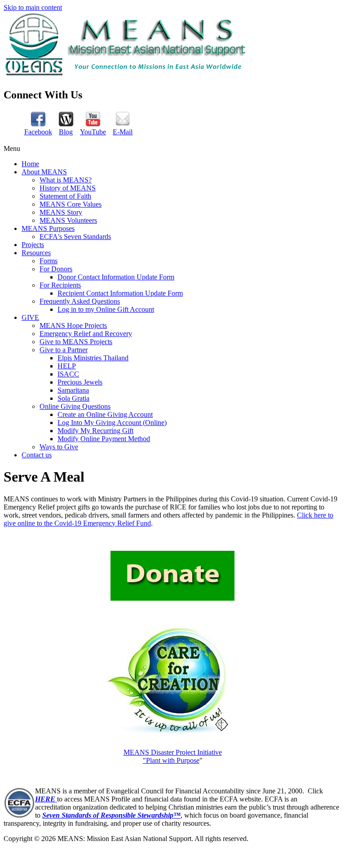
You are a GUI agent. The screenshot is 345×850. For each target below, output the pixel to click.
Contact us (37, 455)
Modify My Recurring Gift (95, 430)
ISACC (68, 374)
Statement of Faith (65, 196)
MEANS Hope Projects (73, 325)
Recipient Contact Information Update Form (120, 293)
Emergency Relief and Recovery (86, 333)
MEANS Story (61, 212)
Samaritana (73, 390)
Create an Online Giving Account (105, 414)
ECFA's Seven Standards (75, 236)
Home (30, 164)
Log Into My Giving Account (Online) (112, 422)
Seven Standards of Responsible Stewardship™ (111, 815)
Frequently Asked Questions (80, 301)
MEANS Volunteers (68, 220)
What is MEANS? (66, 180)
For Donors (56, 269)
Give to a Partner (64, 350)
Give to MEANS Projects (76, 341)
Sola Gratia (73, 398)
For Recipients (60, 285)
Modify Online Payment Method (104, 439)
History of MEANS (68, 188)
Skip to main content (33, 7)
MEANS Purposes (48, 228)
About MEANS (44, 172)
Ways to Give (59, 447)
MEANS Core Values (71, 204)
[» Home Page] (127, 75)
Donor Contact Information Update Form (116, 277)
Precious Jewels (80, 382)
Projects (33, 244)
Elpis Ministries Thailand (93, 358)
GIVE (30, 317)
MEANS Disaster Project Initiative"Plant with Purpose (173, 756)
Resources (36, 253)
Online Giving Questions (75, 406)
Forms (49, 261)
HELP (67, 366)
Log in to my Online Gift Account (106, 309)
